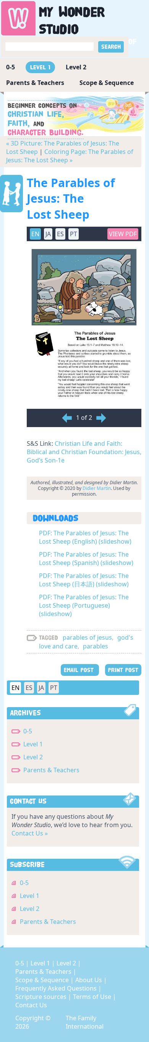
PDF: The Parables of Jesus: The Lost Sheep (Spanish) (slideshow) (86, 558)
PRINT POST (123, 670)
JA (41, 687)
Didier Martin (97, 488)
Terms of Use (93, 996)
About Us (89, 980)
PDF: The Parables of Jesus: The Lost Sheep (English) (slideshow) (85, 537)
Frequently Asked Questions (56, 988)
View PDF (123, 234)
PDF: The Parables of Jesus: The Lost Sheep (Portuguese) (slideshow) (84, 605)
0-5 (10, 67)
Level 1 (40, 67)
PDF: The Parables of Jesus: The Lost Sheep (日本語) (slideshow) (84, 579)
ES (29, 687)
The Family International (85, 1022)
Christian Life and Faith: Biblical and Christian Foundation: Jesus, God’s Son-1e (84, 451)
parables (95, 646)
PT (53, 687)
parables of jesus (87, 637)
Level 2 (76, 67)
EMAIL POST (80, 670)
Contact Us (31, 1005)
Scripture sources (41, 996)
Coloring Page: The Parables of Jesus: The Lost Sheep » (69, 155)
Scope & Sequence (106, 82)
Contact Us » (29, 833)
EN (15, 687)
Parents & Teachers (35, 82)
